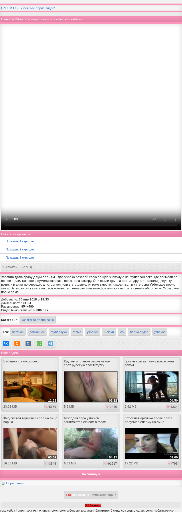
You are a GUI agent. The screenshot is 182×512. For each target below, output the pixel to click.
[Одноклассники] (17, 343)
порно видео (139, 332)
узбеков (159, 332)
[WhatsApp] (39, 343)
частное (18, 332)
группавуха (59, 332)
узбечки (92, 332)
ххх (122, 332)
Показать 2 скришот (20, 249)
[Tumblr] (28, 343)
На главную (91, 474)
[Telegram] (50, 343)
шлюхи (109, 332)
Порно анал (15, 483)
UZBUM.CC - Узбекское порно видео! (28, 8)
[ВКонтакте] (6, 343)
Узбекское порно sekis (38, 319)
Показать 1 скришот (20, 241)
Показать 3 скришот (20, 257)
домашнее (37, 332)
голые (77, 332)
